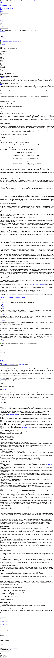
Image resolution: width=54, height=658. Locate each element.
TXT (2, 341)
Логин (1, 655)
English (3, 17)
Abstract (3, 35)
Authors (1, 4)
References (3, 37)
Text (2, 36)
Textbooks (8, 8)
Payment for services (8, 5)
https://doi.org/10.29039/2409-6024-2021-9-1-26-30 (7, 56)
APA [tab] (2, 305)
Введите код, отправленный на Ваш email (6, 649)
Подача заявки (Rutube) (3, 624)
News (1, 9)
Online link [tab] (3, 308)
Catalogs (1, 2)
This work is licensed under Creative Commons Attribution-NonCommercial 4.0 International (13, 297)
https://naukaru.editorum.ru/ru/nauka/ (7, 404)
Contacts (1, 362)
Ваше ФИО (2, 637)
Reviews (1, 6)
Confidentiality (2, 361)
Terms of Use (36, 0)
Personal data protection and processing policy (9, 364)
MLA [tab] (3, 304)
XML (3, 340)
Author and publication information (5, 46)
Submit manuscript (2, 29)
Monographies (5, 8)
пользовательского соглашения (12, 648)
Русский (3, 25)
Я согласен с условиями (4, 648)
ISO (2, 339)
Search (1, 12)
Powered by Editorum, (21, 364)
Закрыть (2, 657)
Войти (4, 657)
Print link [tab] (3, 309)
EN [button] (0, 15)
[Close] (0, 299)
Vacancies (1, 360)
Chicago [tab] (3, 306)
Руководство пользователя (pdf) (4, 621)
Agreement (1, 364)
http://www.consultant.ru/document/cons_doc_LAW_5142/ (38, 284)
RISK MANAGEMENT (6, 42)
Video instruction (2, 5)
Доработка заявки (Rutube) (4, 625)
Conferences (11, 8)
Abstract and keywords (3, 77)
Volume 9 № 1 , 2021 (18, 41)
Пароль (1, 656)
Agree (1, 1)
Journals (1, 8)
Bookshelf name (3, 351)
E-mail (1, 645)
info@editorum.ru (5, 389)
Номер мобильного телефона (4, 640)
